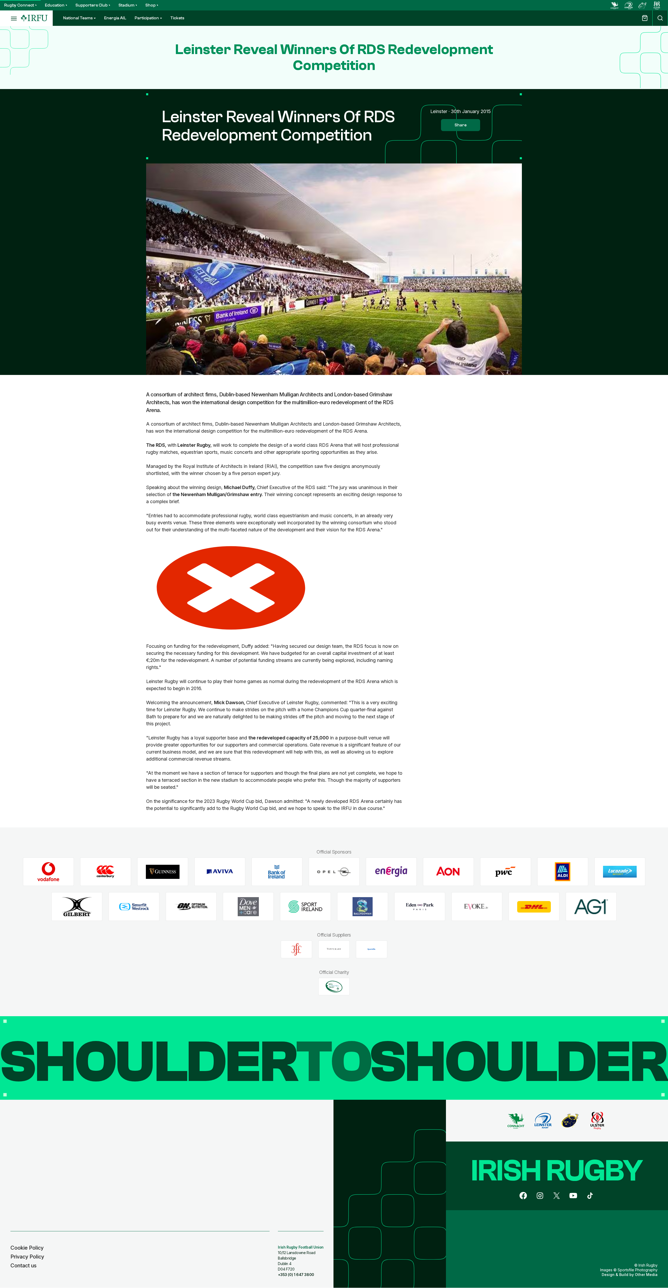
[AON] (448, 871)
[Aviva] (220, 871)
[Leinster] (629, 5)
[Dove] (248, 906)
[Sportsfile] (371, 949)
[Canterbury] (105, 871)
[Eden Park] (420, 906)
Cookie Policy (27, 1248)
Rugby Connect (19, 5)
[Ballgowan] (362, 906)
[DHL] (534, 906)
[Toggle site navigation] (10, 18)
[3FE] (296, 949)
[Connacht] (614, 5)
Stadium (126, 5)
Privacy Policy (27, 1257)
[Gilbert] (77, 906)
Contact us (23, 1265)
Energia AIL (115, 18)
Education (54, 5)
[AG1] (591, 906)
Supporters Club (91, 5)
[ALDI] (563, 871)
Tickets (177, 18)
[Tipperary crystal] (334, 949)
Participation (147, 18)
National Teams (78, 18)
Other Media (646, 1274)
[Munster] (643, 5)
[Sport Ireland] (305, 906)
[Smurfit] (134, 906)
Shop (150, 5)
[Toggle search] (660, 18)
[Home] (34, 18)
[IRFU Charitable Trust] (334, 986)
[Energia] (391, 871)
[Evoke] (477, 906)
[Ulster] (657, 5)
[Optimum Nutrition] (191, 906)
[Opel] (334, 871)
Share (461, 125)
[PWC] (505, 871)
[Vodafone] (48, 871)
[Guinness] (163, 871)
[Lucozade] (620, 871)
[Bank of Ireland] (277, 871)
